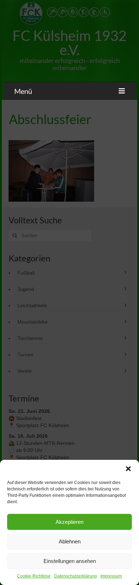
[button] (128, 468)
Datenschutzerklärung (75, 576)
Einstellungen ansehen (69, 561)
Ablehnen (70, 541)
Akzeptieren (69, 522)
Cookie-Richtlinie (34, 576)
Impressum (111, 576)
